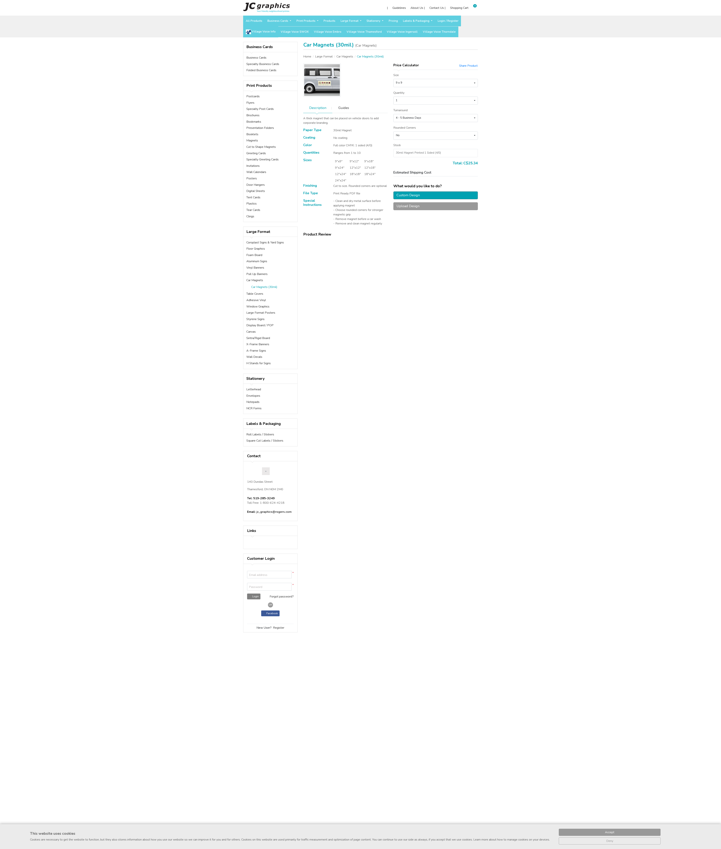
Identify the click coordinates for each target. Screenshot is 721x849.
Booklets (252, 134)
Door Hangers (255, 185)
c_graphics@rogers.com (274, 512)
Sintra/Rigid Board (258, 338)
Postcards (253, 96)
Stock (397, 145)
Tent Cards (253, 197)
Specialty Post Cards (260, 109)
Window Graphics (257, 306)
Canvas (251, 332)
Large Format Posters (260, 313)
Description (317, 108)
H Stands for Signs (258, 363)
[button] (288, 587)
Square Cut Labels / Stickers (264, 441)
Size (396, 75)
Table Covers (254, 294)
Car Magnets (254, 280)
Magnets (252, 140)
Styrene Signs (255, 319)
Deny (609, 841)
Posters (251, 178)
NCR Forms (254, 408)
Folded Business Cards (261, 70)
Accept (609, 832)
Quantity (398, 93)
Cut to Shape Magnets (261, 147)
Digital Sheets (255, 191)
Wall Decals (254, 357)
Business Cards (256, 58)
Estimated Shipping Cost (412, 172)
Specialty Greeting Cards (262, 159)
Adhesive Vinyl (256, 300)
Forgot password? (282, 596)
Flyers (250, 103)
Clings (250, 216)
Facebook (271, 613)
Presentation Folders (260, 128)
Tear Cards (253, 210)
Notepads (252, 402)
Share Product (468, 66)
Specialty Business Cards (262, 64)
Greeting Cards (256, 153)
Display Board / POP (260, 325)
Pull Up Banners (257, 274)
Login (255, 596)
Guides (343, 108)
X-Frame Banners (257, 344)
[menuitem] (254, 21)
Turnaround (400, 110)
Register (278, 628)
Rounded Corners (404, 128)
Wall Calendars (256, 172)
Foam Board (254, 255)
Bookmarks (253, 122)
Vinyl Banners (255, 268)
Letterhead (253, 389)
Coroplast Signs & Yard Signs (265, 242)
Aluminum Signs (256, 261)
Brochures (252, 115)
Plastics (251, 204)
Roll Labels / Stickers (260, 434)
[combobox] (435, 83)
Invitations (253, 166)
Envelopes (253, 396)
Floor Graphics (255, 249)
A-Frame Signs (256, 351)
